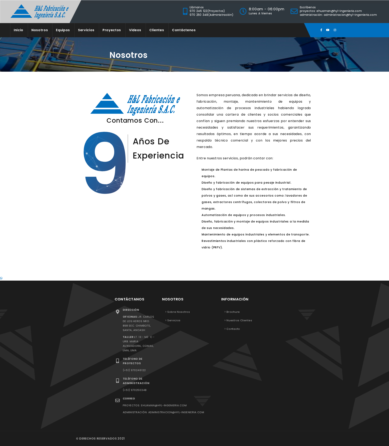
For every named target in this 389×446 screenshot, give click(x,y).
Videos (135, 30)
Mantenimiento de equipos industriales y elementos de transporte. (256, 234)
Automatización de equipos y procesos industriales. (244, 215)
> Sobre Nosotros (177, 312)
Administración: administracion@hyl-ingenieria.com (338, 15)
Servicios (86, 30)
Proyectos (112, 30)
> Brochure (232, 312)
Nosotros (39, 30)
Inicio (18, 30)
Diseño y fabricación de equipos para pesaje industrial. (246, 183)
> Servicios (173, 320)
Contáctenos (184, 30)
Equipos (63, 30)
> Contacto (232, 329)
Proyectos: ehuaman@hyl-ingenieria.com (331, 11)
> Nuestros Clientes (238, 320)
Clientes (156, 30)
